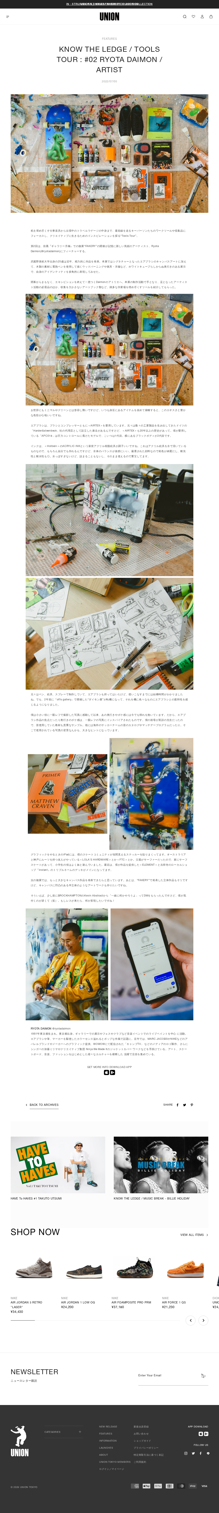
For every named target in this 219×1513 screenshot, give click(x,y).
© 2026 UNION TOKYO (24, 1487)
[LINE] (208, 1453)
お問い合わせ (141, 1434)
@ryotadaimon (50, 251)
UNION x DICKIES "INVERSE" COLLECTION (110, 4)
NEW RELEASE (108, 1427)
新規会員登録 (141, 1427)
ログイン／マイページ (111, 1469)
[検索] (184, 16)
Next (203, 1320)
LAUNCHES (106, 1448)
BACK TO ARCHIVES (44, 1105)
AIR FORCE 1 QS (174, 1303)
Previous (190, 1320)
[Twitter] (193, 1453)
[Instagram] (185, 1453)
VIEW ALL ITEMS (192, 1235)
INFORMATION (108, 1441)
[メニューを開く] (7, 16)
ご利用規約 (140, 1462)
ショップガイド (142, 1441)
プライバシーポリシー (146, 1448)
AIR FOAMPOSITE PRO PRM (131, 1303)
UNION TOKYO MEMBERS (115, 1462)
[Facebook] (200, 1453)
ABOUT (103, 1455)
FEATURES (105, 1434)
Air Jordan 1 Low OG (78, 1303)
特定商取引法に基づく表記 (149, 1455)
